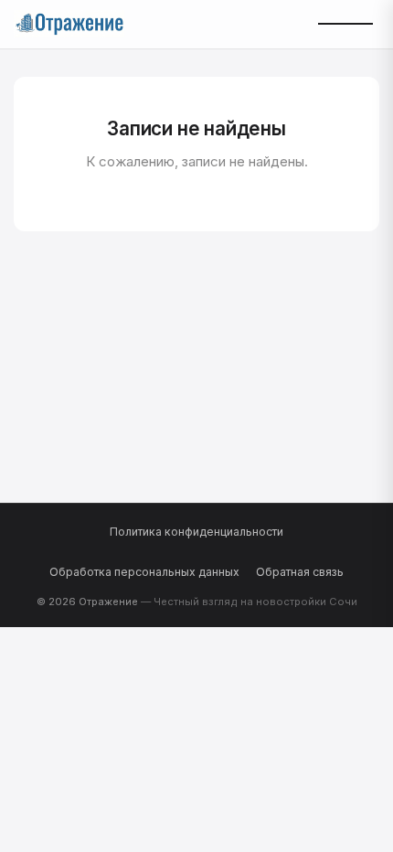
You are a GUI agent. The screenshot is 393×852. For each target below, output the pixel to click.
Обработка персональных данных (144, 572)
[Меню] (345, 24)
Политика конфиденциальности (196, 531)
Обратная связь (300, 572)
